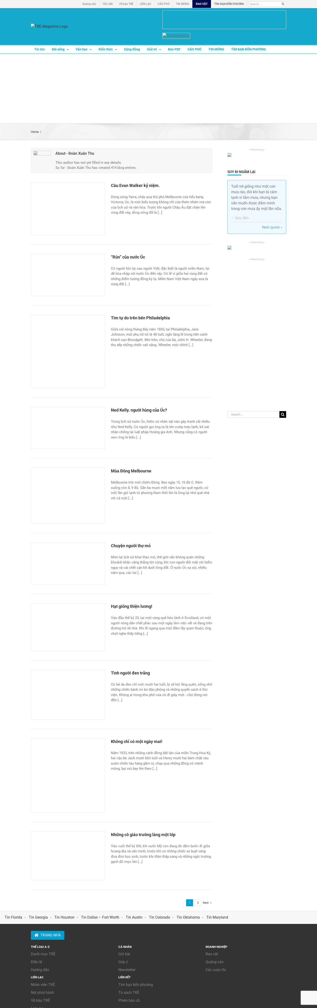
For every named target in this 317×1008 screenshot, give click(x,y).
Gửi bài (124, 954)
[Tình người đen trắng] (68, 695)
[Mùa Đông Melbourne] (68, 496)
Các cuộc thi (216, 970)
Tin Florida (13, 917)
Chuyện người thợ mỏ (131, 545)
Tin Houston (64, 917)
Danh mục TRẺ (43, 954)
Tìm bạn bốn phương (135, 984)
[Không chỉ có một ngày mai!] (68, 775)
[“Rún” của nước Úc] (68, 275)
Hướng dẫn (40, 970)
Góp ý (123, 962)
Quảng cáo (214, 962)
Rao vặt (212, 954)
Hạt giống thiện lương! (132, 606)
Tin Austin (134, 917)
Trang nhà (50, 935)
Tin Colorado (159, 917)
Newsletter (127, 970)
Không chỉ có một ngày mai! (136, 741)
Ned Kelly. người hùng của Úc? (139, 410)
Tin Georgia (38, 917)
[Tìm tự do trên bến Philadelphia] (68, 351)
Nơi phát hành (42, 992)
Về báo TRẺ (40, 1000)
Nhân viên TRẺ (43, 984)
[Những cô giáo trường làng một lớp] (68, 855)
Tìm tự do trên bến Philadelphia (140, 317)
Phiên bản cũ (129, 1000)
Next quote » (272, 227)
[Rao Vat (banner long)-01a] (224, 19)
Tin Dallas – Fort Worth (100, 917)
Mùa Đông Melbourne (131, 470)
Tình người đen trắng (130, 673)
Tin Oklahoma (188, 917)
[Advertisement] (158, 88)
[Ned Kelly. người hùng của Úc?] (68, 428)
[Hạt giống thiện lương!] (68, 627)
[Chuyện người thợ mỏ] (68, 564)
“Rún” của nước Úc (128, 257)
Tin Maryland (217, 917)
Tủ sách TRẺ (128, 992)
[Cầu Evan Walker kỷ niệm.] (68, 208)
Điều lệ (36, 962)
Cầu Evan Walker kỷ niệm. (135, 185)
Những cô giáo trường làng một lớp (143, 834)
